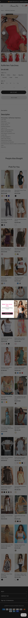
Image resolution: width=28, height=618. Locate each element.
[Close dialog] (26, 301)
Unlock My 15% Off (7, 313)
